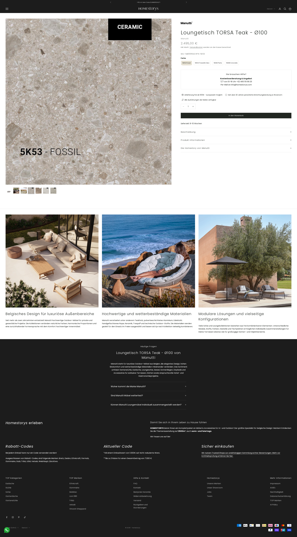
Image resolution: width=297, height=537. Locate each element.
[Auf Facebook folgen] (7, 517)
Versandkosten (196, 47)
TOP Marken (275, 500)
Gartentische (12, 496)
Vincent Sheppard (77, 509)
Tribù (71, 500)
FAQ (135, 483)
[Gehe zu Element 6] (46, 190)
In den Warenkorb (236, 115)
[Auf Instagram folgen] (13, 517)
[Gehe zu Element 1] (9, 190)
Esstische (10, 483)
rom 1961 (73, 496)
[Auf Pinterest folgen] (19, 517)
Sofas (8, 492)
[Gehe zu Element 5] (38, 190)
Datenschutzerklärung (280, 496)
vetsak (72, 504)
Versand (137, 500)
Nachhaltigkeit (276, 492)
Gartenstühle (12, 500)
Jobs (209, 492)
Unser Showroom (215, 487)
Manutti (185, 38)
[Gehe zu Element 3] (23, 190)
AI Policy (274, 504)
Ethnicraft (74, 483)
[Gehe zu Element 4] (31, 190)
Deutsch (270, 9)
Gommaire (74, 487)
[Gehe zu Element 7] (53, 190)
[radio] (186, 63)
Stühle (8, 487)
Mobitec (73, 492)
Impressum (275, 483)
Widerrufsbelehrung (142, 496)
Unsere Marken (214, 483)
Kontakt (137, 487)
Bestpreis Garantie (142, 492)
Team (209, 496)
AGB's (272, 487)
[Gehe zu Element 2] (16, 190)
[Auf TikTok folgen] (25, 517)
